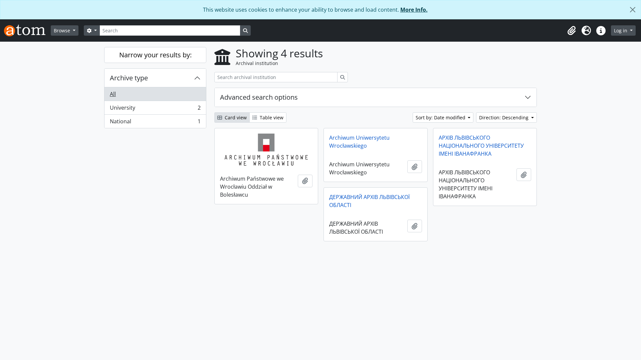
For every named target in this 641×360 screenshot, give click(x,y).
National (155, 123)
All (113, 94)
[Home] (27, 30)
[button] (571, 30)
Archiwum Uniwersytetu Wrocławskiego (359, 141)
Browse (62, 30)
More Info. (414, 9)
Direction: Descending (504, 117)
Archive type (129, 77)
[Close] (633, 9)
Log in (621, 30)
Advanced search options (259, 97)
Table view (270, 117)
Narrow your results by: (155, 54)
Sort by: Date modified (441, 117)
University (155, 109)
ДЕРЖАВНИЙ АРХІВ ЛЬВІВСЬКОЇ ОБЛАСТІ (369, 201)
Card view (235, 117)
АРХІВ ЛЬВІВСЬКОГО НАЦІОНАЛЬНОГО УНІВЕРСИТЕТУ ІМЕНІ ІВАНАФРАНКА (481, 145)
